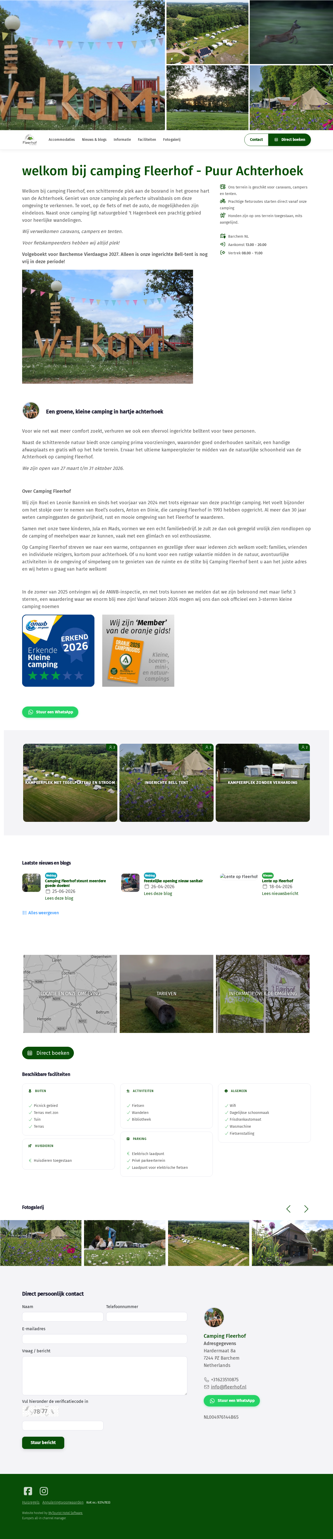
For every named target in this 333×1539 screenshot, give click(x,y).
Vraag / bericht (36, 1350)
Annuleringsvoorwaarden (63, 1502)
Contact (256, 139)
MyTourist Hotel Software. (65, 1513)
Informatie (122, 139)
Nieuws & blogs (94, 139)
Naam (27, 1306)
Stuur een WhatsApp (54, 712)
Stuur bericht (43, 1442)
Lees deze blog (59, 898)
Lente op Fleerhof (277, 881)
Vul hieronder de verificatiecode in (55, 1401)
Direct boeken (292, 139)
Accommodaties (62, 139)
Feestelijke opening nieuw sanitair (173, 881)
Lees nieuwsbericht (280, 893)
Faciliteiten (147, 139)
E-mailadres (33, 1328)
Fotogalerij (172, 139)
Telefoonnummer (122, 1306)
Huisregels (31, 1502)
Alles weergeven (43, 912)
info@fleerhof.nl (228, 1387)
